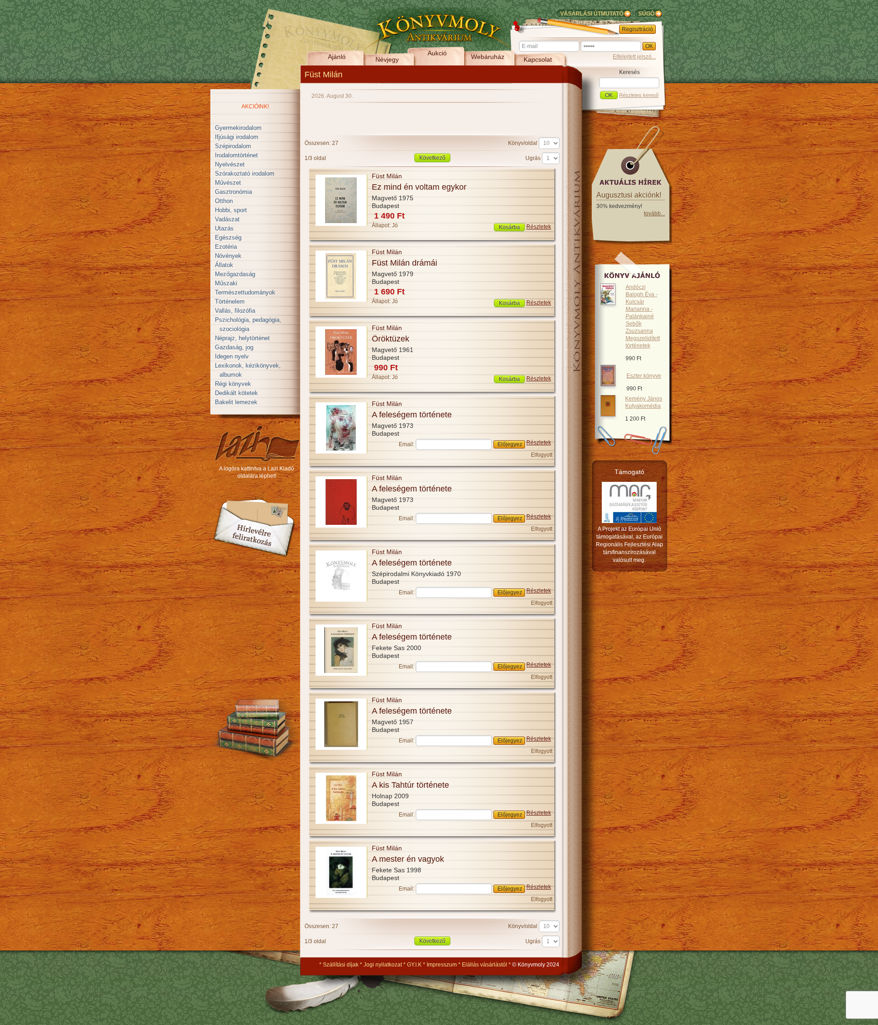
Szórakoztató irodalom (244, 173)
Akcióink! (255, 106)
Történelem (230, 301)
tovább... (654, 213)
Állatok (224, 265)
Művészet (228, 182)
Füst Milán (387, 176)
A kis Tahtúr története (410, 785)
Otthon (224, 201)
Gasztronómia (233, 191)
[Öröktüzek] (341, 376)
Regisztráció (637, 29)
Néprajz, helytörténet (242, 338)
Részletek (538, 227)
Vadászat (227, 219)
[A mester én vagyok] (341, 896)
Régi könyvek (233, 383)
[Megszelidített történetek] (608, 303)
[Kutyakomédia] (608, 414)
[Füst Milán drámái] (341, 300)
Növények (228, 255)
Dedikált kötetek (236, 393)
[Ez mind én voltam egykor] (341, 224)
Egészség (228, 237)
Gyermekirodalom (238, 127)
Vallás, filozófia (235, 310)
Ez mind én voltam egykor (419, 187)
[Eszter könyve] (608, 384)
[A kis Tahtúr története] (341, 822)
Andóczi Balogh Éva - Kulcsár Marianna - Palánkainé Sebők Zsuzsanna (643, 316)
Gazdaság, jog (234, 347)
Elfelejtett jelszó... (634, 56)
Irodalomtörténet (236, 155)
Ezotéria (226, 246)
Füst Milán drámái (404, 263)
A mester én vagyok (408, 859)
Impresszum (442, 964)
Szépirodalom (233, 146)
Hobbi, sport (231, 210)
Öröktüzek (390, 338)
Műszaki (226, 283)
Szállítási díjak (341, 964)
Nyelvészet (230, 164)
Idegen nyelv (232, 356)
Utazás (224, 228)
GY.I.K (414, 964)
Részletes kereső (638, 95)
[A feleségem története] (341, 451)
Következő (432, 158)
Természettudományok (245, 292)
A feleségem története (412, 414)
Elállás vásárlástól (484, 964)
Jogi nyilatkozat (383, 964)
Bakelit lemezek (236, 402)
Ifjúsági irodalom (236, 136)
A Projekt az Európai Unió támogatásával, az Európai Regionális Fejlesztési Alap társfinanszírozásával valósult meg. (629, 544)
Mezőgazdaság (235, 274)
